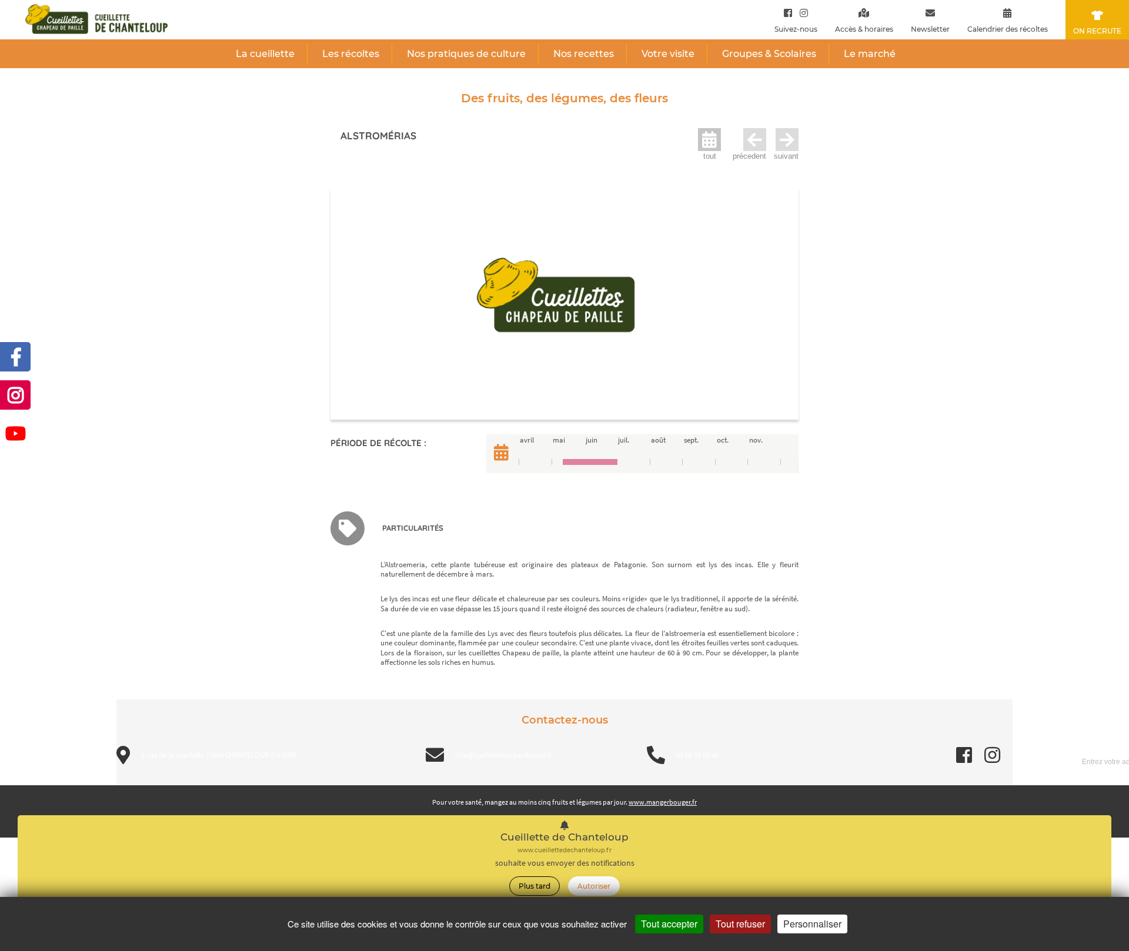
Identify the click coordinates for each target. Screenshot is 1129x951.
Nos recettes (583, 53)
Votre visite (668, 53)
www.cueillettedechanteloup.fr (564, 850)
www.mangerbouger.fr (663, 802)
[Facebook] (788, 12)
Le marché (870, 53)
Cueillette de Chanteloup (564, 837)
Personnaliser (812, 923)
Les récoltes (350, 53)
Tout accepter (669, 923)
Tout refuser (740, 923)
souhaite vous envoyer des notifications (564, 863)
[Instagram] (801, 12)
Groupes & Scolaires (769, 53)
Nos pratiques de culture (466, 53)
